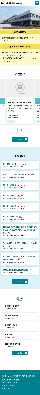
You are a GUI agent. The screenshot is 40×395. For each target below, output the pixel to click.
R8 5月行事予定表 (10, 216)
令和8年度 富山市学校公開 (13, 174)
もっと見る (18, 139)
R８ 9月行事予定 (10, 164)
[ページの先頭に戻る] (37, 392)
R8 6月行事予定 (10, 206)
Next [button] (37, 101)
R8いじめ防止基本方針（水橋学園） (15, 269)
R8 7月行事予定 (10, 195)
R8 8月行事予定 (10, 185)
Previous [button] (2, 101)
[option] (20, 17)
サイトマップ (7, 388)
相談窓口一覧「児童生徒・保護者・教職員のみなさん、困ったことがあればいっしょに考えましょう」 (20, 230)
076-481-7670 (11, 382)
